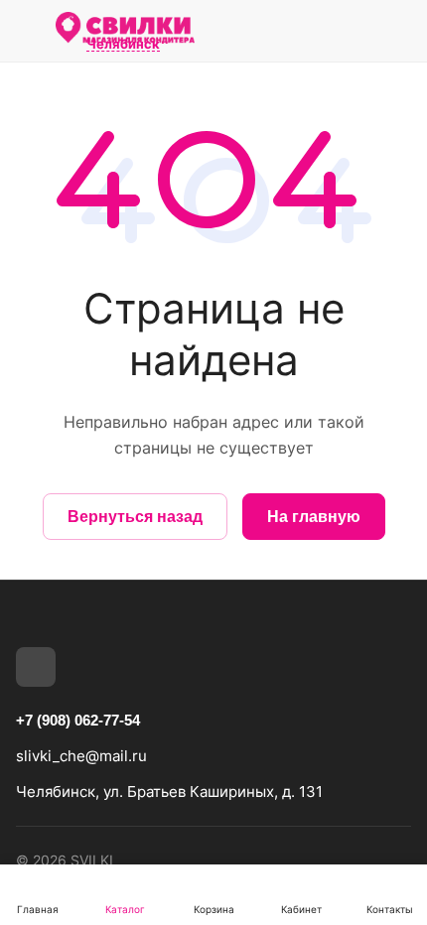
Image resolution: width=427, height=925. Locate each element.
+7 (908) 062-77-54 (78, 720)
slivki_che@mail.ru (81, 755)
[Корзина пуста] (395, 31)
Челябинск (123, 45)
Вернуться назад (135, 516)
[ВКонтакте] (36, 667)
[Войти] (350, 31)
